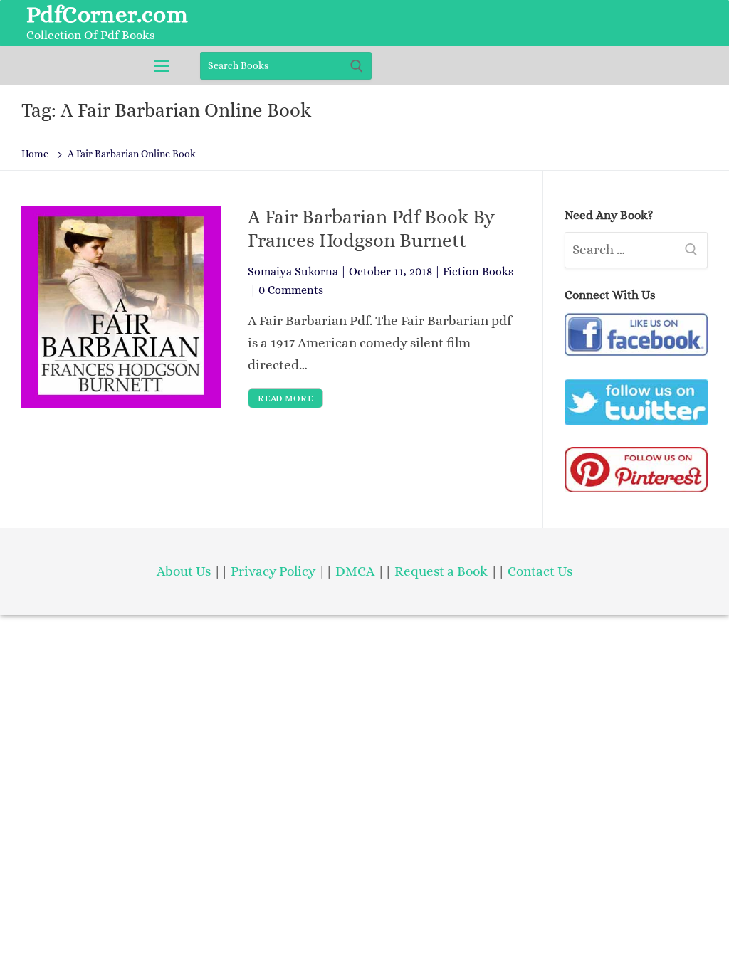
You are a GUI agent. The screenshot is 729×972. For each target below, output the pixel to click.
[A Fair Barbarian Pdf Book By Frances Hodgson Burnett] (121, 307)
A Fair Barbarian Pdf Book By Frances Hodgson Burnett (371, 228)
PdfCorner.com (107, 14)
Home (34, 153)
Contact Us (540, 571)
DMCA (354, 571)
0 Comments (290, 290)
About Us (184, 571)
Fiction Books (478, 271)
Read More (285, 398)
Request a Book (442, 571)
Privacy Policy (273, 571)
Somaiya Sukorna (293, 271)
